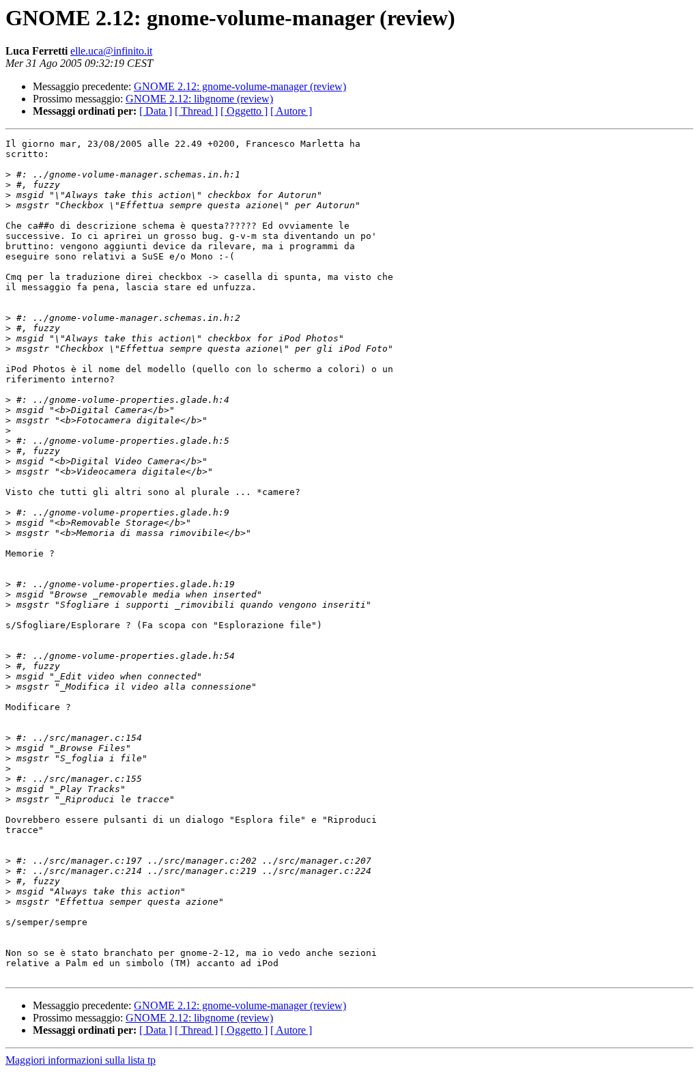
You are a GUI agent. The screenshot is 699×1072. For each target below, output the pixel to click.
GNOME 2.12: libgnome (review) (199, 98)
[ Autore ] (291, 111)
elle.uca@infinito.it (111, 51)
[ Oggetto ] (244, 111)
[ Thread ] (196, 111)
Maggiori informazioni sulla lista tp (80, 1060)
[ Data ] (155, 111)
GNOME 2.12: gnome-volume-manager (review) (240, 86)
